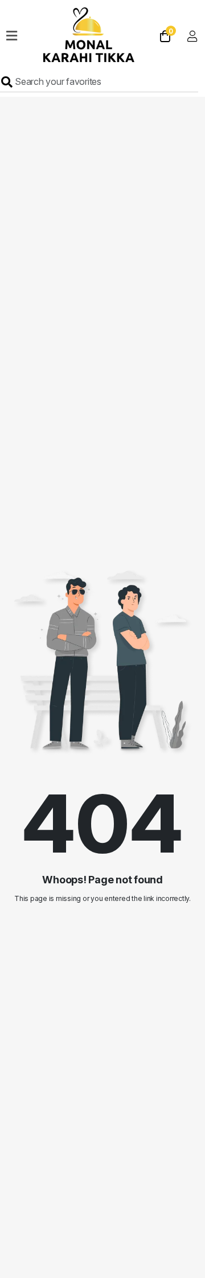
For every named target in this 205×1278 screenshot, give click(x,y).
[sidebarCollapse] (12, 33)
